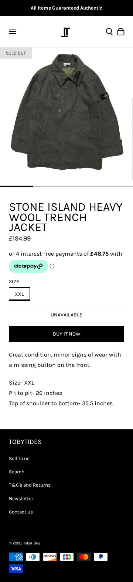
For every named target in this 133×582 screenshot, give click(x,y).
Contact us (21, 512)
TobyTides (31, 543)
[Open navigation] (17, 32)
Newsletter (21, 498)
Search (16, 471)
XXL (19, 294)
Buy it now (67, 334)
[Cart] (121, 32)
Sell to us (19, 458)
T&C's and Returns (30, 485)
